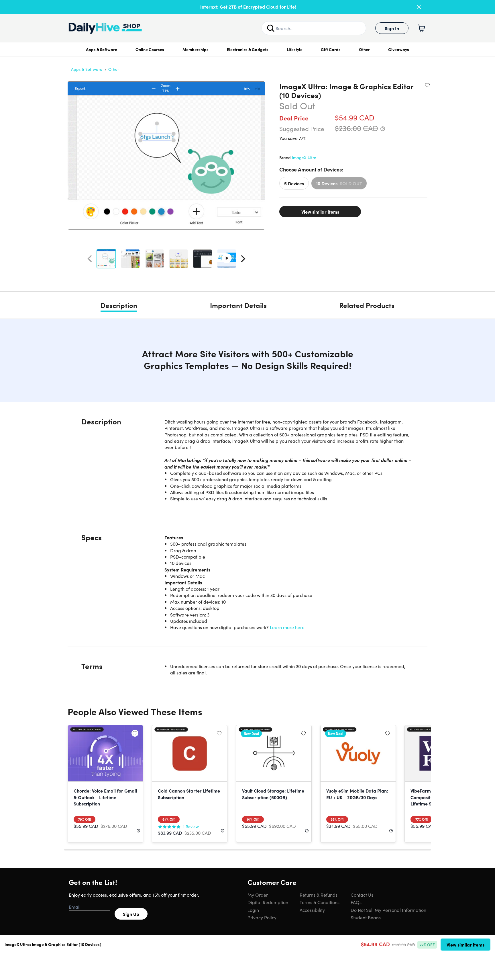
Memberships (195, 49)
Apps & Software (101, 49)
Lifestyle (294, 49)
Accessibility (312, 910)
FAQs (356, 902)
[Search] (270, 28)
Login (253, 910)
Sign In (392, 28)
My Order (257, 894)
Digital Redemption (267, 902)
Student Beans (366, 917)
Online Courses (149, 49)
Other (364, 49)
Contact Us (362, 894)
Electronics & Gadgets (247, 49)
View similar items (320, 211)
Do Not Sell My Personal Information (388, 910)
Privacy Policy (261, 917)
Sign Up (131, 914)
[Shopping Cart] (421, 28)
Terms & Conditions (319, 902)
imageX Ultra (304, 157)
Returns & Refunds (318, 894)
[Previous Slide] (90, 258)
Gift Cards (331, 49)
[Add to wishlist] (427, 84)
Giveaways (398, 49)
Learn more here (287, 627)
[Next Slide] (243, 258)
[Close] (419, 7)
